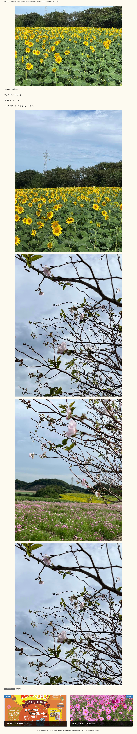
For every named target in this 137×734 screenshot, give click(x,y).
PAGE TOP (131, 710)
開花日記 (18, 689)
